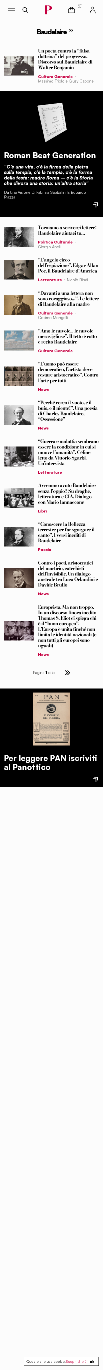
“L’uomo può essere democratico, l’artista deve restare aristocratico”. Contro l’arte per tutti (68, 372)
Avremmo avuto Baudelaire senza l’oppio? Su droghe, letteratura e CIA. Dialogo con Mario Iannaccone (67, 494)
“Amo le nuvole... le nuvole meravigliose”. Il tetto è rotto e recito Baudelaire (67, 336)
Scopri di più (76, 1361)
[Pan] (51, 719)
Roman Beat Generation (50, 155)
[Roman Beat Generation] (51, 121)
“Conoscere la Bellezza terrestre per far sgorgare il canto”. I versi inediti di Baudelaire (66, 532)
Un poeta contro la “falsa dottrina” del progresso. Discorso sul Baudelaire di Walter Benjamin (65, 59)
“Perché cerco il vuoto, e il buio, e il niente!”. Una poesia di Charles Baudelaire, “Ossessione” (68, 411)
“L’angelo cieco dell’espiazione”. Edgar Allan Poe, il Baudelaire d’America (68, 265)
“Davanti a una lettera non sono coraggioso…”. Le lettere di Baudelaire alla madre (68, 298)
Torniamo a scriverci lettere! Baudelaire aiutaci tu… (67, 230)
